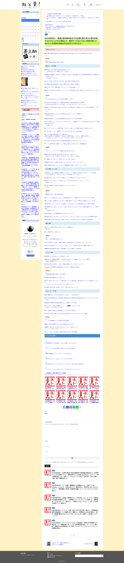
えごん (68, 69)
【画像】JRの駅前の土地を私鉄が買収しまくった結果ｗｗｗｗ (59, 302)
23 (38, 32)
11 (25, 29)
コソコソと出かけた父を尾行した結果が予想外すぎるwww (58, 332)
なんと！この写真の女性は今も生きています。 (56, 227)
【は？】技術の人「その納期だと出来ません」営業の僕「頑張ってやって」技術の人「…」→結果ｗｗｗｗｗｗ (72, 17)
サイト (46, 451)
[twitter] (64, 407)
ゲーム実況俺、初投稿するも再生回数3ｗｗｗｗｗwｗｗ (58, 310)
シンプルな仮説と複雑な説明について (54, 134)
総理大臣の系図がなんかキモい (29, 100)
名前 (46, 441)
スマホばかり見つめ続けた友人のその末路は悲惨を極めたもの (59, 140)
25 (25, 35)
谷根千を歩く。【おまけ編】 (28, 66)
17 (22, 32)
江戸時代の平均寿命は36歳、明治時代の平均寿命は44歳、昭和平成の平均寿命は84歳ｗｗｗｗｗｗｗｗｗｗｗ (70, 298)
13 (30, 29)
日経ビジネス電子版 (79, 102)
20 (30, 32)
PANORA (92, 203)
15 (35, 29)
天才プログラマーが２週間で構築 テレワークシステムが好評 (59, 87)
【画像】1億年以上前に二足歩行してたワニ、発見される (58, 287)
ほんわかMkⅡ (75, 294)
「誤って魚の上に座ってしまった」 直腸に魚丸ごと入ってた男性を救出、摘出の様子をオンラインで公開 (68, 280)
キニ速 (74, 302)
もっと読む (73, 535)
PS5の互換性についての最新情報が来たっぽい (56, 213)
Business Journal (88, 53)
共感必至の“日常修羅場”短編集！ (55, 14)
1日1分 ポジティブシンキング (79, 140)
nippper (73, 159)
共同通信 (77, 84)
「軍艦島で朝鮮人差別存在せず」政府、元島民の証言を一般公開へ (60, 84)
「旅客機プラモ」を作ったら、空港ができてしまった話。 (58, 159)
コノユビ (66, 256)
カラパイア (88, 242)
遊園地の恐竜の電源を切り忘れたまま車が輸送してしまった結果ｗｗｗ (61, 248)
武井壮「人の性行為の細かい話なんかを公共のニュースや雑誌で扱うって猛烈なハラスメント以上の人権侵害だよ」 (71, 107)
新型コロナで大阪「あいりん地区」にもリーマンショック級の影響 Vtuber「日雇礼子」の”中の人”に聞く (69, 90)
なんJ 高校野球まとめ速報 (72, 267)
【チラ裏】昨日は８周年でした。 (29, 95)
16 (38, 29)
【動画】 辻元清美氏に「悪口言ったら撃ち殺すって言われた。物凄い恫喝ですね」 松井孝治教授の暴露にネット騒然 (71, 74)
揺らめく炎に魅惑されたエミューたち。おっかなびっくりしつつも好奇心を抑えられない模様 (66, 245)
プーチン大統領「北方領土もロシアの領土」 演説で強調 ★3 (59, 81)
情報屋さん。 (80, 113)
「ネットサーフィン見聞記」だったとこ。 (28, 555)
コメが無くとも (56, 232)
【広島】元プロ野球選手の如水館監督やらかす (56, 267)
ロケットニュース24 (77, 162)
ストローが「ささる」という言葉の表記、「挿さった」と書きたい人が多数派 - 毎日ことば (65, 128)
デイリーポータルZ (82, 165)
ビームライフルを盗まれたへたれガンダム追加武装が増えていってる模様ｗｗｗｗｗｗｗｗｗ (66, 197)
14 (32, 29)
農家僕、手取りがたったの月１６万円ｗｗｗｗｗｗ (57, 327)
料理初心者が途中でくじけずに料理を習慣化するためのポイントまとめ (61, 118)
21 (32, 32)
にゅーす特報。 (86, 259)
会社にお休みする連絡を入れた (52, 324)
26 (27, 35)
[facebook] (67, 407)
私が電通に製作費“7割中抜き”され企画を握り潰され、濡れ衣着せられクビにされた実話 (65, 53)
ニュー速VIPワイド (72, 327)
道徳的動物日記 (83, 143)
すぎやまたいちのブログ (69, 154)
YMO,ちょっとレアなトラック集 (29, 105)
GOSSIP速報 (74, 332)
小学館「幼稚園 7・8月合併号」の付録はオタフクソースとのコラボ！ (61, 185)
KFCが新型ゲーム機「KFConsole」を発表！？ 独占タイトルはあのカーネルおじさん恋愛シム (66, 219)
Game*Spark (90, 219)
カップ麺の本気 (49, 232)
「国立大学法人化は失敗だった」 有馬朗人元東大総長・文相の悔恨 (60, 102)
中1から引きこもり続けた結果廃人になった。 (55, 305)
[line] (77, 407)
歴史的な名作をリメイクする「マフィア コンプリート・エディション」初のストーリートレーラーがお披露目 (69, 216)
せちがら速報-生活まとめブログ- (67, 324)
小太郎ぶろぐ (90, 245)
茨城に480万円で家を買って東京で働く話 (55, 154)
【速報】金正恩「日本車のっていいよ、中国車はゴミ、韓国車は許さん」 (64, 15)
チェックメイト (69, 213)
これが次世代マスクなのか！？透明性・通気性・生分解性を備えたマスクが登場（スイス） (65, 242)
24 (22, 35)
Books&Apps (79, 131)
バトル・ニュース (85, 180)
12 (27, 29)
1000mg (79, 248)
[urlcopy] (80, 407)
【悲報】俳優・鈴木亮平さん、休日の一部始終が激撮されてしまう (60, 264)
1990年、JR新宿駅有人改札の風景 (28, 119)
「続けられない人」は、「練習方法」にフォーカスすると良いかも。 (61, 131)
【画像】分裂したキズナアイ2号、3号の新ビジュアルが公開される (60, 177)
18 (25, 32)
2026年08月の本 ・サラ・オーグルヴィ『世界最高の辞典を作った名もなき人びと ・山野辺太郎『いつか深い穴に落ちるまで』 (60, 26)
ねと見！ (23, 553)
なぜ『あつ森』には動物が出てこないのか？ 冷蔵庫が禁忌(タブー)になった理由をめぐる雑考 (66, 200)
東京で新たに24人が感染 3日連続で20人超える (56, 69)
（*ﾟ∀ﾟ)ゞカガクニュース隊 (72, 305)
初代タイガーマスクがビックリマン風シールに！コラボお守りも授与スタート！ (63, 180)
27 (30, 35)
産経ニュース (76, 87)
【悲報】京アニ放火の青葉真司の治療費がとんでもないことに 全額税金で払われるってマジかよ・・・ (68, 172)
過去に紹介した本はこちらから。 (54, 29)
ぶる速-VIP (73, 310)
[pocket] (70, 407)
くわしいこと (30, 254)
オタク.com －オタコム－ (81, 177)
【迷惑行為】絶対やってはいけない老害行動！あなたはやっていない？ (61, 113)
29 (35, 35)
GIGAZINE (79, 118)
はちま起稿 (93, 172)
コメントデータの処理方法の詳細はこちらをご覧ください (83, 462)
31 (22, 38)
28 (33, 35)
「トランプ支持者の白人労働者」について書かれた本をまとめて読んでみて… (62, 143)
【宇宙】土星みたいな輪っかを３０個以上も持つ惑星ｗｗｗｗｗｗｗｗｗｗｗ (62, 313)
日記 (47, 411)
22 (35, 32)
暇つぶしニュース (79, 264)
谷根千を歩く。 (25, 68)
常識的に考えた (76, 81)
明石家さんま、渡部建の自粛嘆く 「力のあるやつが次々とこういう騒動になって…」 (64, 259)
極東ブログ (65, 134)
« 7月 (22, 41)
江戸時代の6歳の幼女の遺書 (28, 71)
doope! (95, 216)
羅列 (47, 413)
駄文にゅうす (89, 128)
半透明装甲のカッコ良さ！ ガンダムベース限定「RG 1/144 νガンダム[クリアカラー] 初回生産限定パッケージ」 (70, 206)
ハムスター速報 (90, 197)
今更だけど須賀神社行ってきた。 (29, 73)
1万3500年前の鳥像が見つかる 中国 (53, 277)
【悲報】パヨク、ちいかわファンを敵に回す (58, 21)
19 (27, 32)
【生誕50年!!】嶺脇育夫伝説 (28, 69)
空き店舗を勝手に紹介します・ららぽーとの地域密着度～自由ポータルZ (61, 165)
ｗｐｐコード (98, 4)
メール (47, 446)
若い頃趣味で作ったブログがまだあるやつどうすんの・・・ (59, 294)
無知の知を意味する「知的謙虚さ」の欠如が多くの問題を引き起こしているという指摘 (64, 136)
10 (22, 29)
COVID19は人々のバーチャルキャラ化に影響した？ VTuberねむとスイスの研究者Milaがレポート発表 (68, 203)
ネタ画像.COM (69, 227)
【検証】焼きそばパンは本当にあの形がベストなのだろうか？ (59, 162)
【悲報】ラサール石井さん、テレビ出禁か (55, 256)
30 (38, 35)
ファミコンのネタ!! (91, 200)
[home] (32, 251)
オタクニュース (74, 287)
